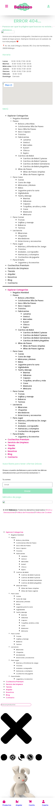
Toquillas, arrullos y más (34, 206)
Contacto (13, 283)
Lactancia (17, 230)
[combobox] (16, 704)
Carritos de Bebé (26, 156)
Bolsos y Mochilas (26, 124)
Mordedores (23, 238)
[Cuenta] (43, 801)
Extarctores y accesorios (29, 241)
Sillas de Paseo (25, 169)
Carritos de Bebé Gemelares (36, 164)
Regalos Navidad (21, 118)
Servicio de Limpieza (18, 268)
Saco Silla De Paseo (27, 129)
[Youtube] (39, 757)
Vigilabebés (23, 193)
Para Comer (18, 217)
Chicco (26, 150)
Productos (7, 805)
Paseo (16, 121)
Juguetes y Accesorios (28, 262)
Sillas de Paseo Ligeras (33, 174)
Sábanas (27, 201)
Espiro (26, 153)
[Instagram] (12, 757)
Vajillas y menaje (26, 222)
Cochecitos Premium (18, 265)
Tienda (11, 271)
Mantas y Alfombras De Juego (32, 246)
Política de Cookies (43, 512)
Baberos (22, 225)
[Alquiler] (17, 801)
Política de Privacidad (25, 512)
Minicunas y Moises (27, 185)
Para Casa (18, 177)
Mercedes (27, 145)
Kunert (26, 148)
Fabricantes (23, 137)
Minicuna (27, 214)
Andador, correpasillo (28, 252)
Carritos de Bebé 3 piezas (35, 161)
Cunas (21, 180)
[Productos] (4, 801)
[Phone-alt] (21, 757)
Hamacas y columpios (28, 254)
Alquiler (19, 805)
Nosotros (12, 277)
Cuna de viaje (24, 182)
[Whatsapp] (30, 757)
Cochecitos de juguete (28, 257)
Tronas (21, 220)
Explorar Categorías (18, 115)
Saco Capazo (24, 132)
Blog (10, 280)
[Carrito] (30, 801)
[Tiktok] (4, 757)
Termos (21, 228)
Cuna (25, 209)
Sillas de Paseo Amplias (34, 172)
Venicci (26, 142)
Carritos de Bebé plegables (36, 166)
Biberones (22, 233)
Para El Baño (18, 260)
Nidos (20, 188)
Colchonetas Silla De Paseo (30, 126)
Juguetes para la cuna (28, 190)
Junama (27, 140)
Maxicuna (27, 212)
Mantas (26, 198)
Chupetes (22, 236)
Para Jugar (18, 244)
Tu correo (7, 479)
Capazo (26, 204)
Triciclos (22, 134)
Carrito (32, 805)
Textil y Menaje (24, 196)
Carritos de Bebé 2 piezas (35, 158)
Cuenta (45, 805)
